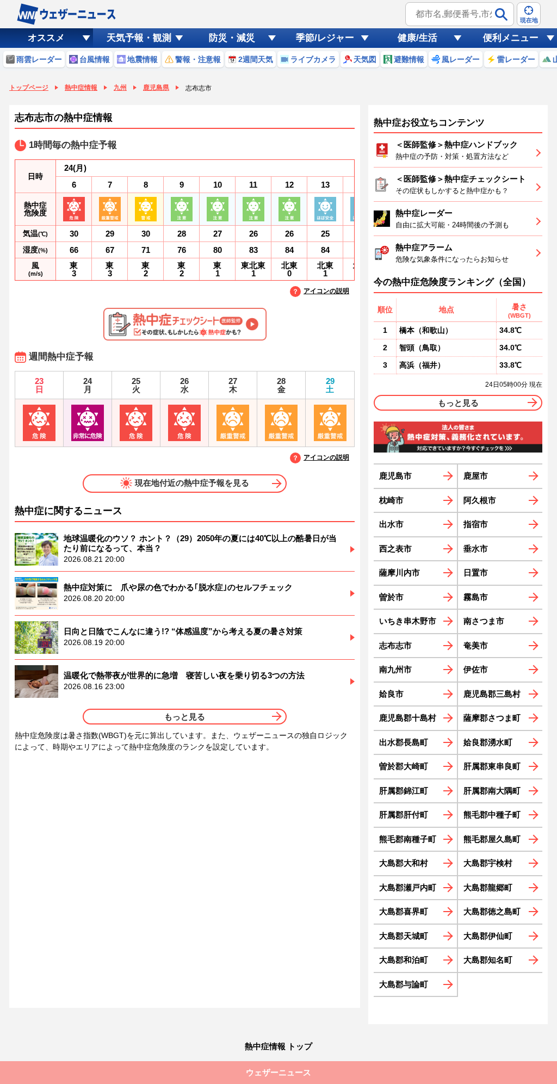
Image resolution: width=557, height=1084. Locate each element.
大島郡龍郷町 (487, 887)
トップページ (28, 87)
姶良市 (391, 693)
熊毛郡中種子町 (492, 814)
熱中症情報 (81, 87)
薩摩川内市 (399, 572)
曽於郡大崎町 (403, 766)
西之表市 (395, 548)
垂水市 (475, 548)
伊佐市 (475, 669)
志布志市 (395, 645)
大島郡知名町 (487, 959)
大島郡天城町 (403, 935)
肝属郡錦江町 (403, 790)
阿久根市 (479, 500)
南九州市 (395, 669)
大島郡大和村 (403, 863)
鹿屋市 (475, 475)
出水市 (391, 524)
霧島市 (475, 597)
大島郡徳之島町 (492, 911)
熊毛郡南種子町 (407, 839)
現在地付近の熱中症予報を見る (192, 482)
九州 (120, 87)
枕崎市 (391, 500)
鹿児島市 (395, 475)
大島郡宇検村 (487, 863)
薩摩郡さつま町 (492, 717)
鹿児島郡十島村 (407, 717)
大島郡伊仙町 (487, 935)
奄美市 (475, 645)
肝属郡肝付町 (403, 814)
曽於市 (391, 597)
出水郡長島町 (403, 742)
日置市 (475, 572)
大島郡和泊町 (403, 959)
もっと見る (184, 716)
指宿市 (475, 524)
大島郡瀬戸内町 (407, 887)
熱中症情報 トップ (278, 1046)
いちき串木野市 (407, 620)
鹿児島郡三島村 (492, 693)
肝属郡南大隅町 (492, 790)
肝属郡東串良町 (492, 766)
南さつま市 (483, 620)
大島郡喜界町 (403, 911)
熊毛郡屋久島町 (492, 839)
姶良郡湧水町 (487, 742)
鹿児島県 (156, 87)
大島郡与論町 (403, 984)
